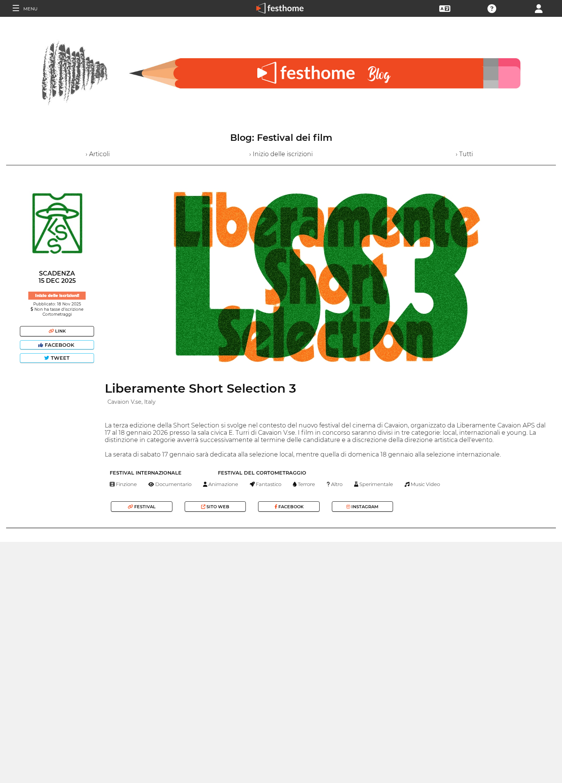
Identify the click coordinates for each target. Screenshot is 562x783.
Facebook (59, 345)
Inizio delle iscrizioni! (57, 295)
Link (60, 331)
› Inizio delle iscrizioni (281, 154)
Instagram (364, 506)
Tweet (59, 358)
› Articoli (98, 154)
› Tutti (464, 154)
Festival (144, 506)
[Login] (539, 8)
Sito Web (217, 506)
